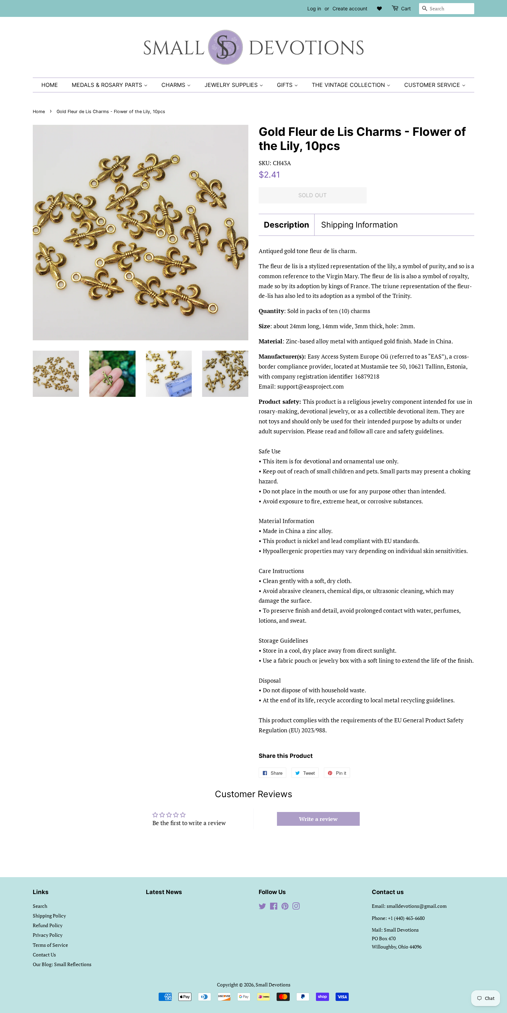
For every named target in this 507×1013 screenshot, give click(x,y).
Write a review (318, 819)
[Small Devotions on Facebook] (274, 907)
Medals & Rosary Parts (108, 84)
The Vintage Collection (349, 84)
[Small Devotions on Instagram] (296, 907)
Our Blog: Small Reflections (62, 964)
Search (40, 906)
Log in (314, 8)
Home (49, 84)
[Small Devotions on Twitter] (262, 907)
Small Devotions (273, 984)
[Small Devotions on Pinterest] (285, 907)
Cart (406, 8)
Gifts (285, 84)
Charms (174, 84)
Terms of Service (50, 945)
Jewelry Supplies (232, 84)
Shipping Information (359, 225)
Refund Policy (47, 925)
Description (286, 225)
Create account (349, 8)
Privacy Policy (47, 935)
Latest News (164, 892)
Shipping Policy (49, 915)
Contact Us (44, 954)
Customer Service (433, 84)
